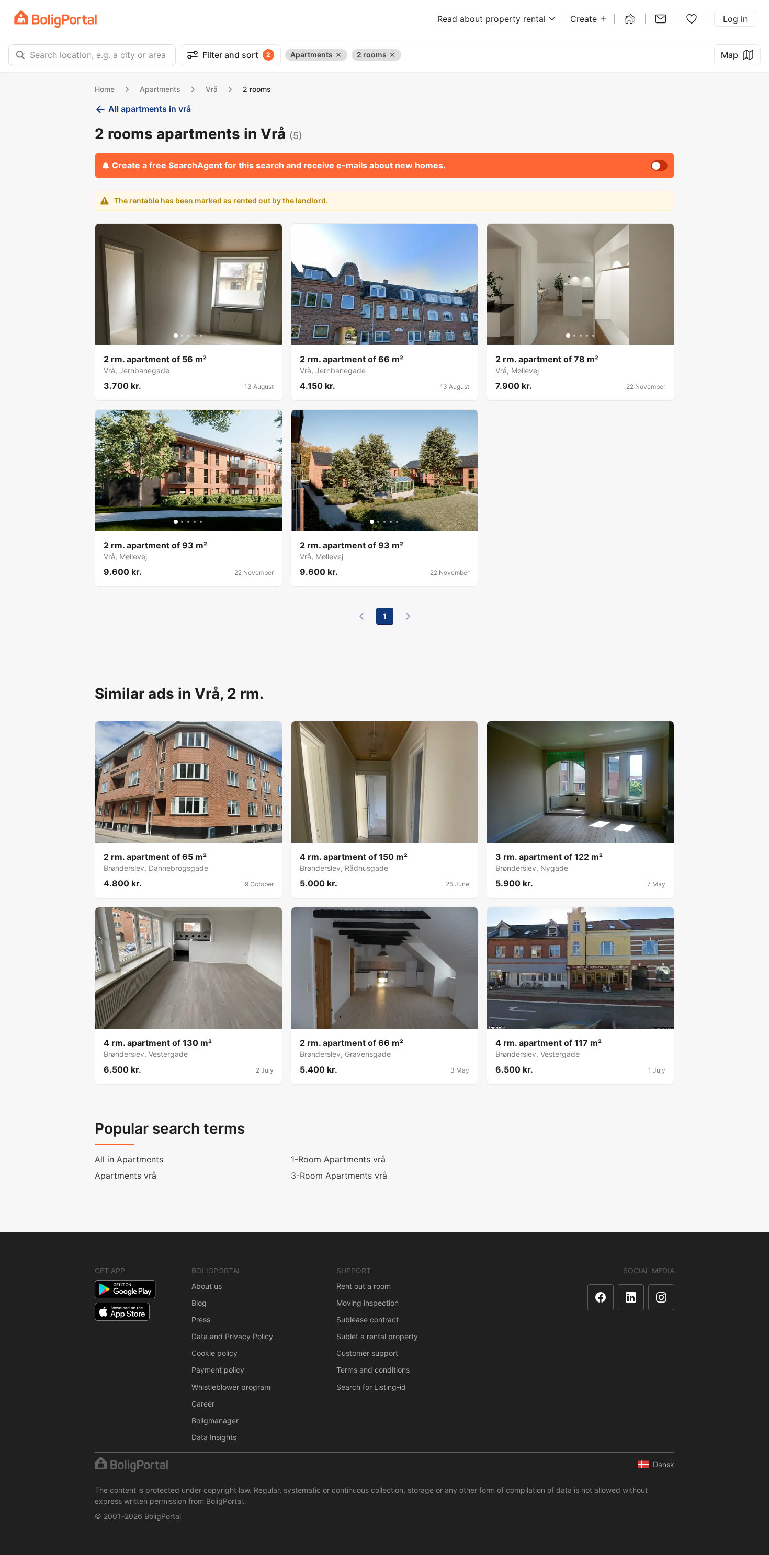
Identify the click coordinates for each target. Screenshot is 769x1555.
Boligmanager (215, 1420)
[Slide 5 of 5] (201, 335)
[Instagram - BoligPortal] (661, 1297)
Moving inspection (367, 1302)
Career (202, 1403)
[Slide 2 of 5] (182, 335)
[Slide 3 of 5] (188, 335)
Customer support (367, 1353)
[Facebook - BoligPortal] (600, 1297)
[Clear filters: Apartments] (338, 55)
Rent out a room (363, 1286)
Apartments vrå (125, 1175)
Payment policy (217, 1369)
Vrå (212, 89)
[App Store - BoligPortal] (122, 1312)
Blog (199, 1302)
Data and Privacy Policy (232, 1336)
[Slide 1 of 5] (176, 335)
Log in (735, 19)
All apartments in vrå (149, 108)
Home (105, 89)
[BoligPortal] (55, 19)
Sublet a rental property (377, 1336)
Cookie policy (214, 1353)
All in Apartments (129, 1159)
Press (200, 1319)
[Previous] (361, 616)
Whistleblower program (230, 1387)
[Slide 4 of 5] (194, 335)
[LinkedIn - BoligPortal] (631, 1297)
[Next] (408, 616)
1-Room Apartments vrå (338, 1159)
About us (206, 1286)
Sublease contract (367, 1319)
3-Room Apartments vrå (339, 1175)
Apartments (160, 89)
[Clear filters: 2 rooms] (392, 55)
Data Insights (213, 1437)
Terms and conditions (373, 1369)
